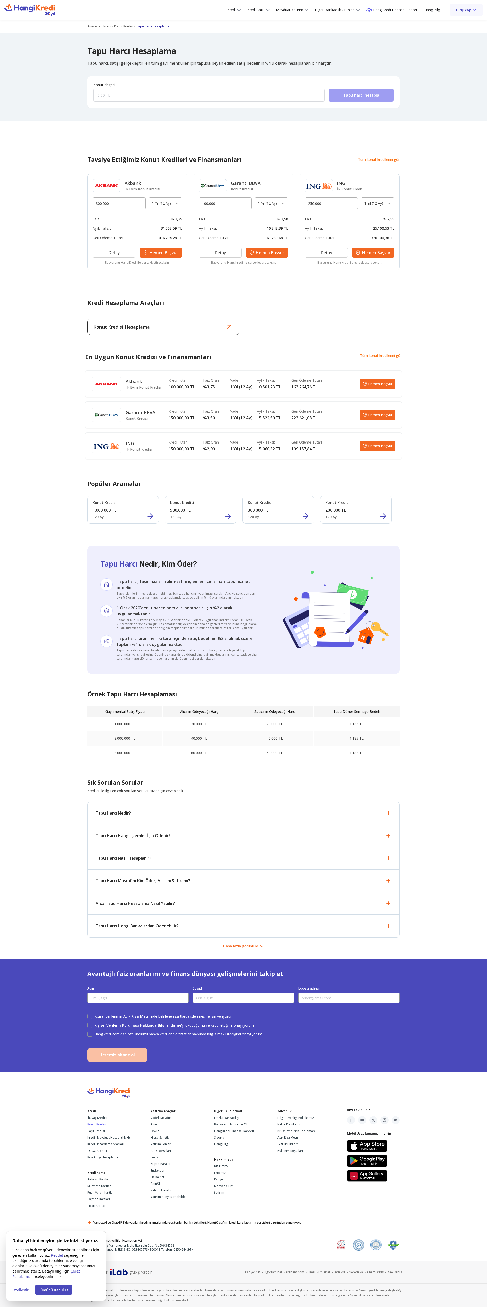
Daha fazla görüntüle (240, 946)
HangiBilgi (432, 9)
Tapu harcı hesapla (361, 95)
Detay (114, 252)
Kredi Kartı (255, 9)
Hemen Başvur (380, 383)
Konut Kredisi (123, 26)
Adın (90, 988)
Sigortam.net (274, 1272)
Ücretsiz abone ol (117, 1055)
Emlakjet (326, 1272)
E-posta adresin (309, 988)
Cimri (312, 1272)
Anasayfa (93, 26)
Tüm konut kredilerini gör (379, 159)
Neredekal (358, 1272)
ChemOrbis (377, 1272)
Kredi (231, 9)
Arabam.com (296, 1272)
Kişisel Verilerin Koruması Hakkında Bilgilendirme (137, 1025)
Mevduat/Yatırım (289, 9)
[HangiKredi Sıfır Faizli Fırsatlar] (29, 10)
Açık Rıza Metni (136, 1016)
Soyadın (198, 988)
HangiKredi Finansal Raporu (395, 9)
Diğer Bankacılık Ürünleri (335, 9)
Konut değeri (104, 84)
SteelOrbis (394, 1272)
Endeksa (341, 1272)
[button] (243, 813)
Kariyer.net (254, 1272)
